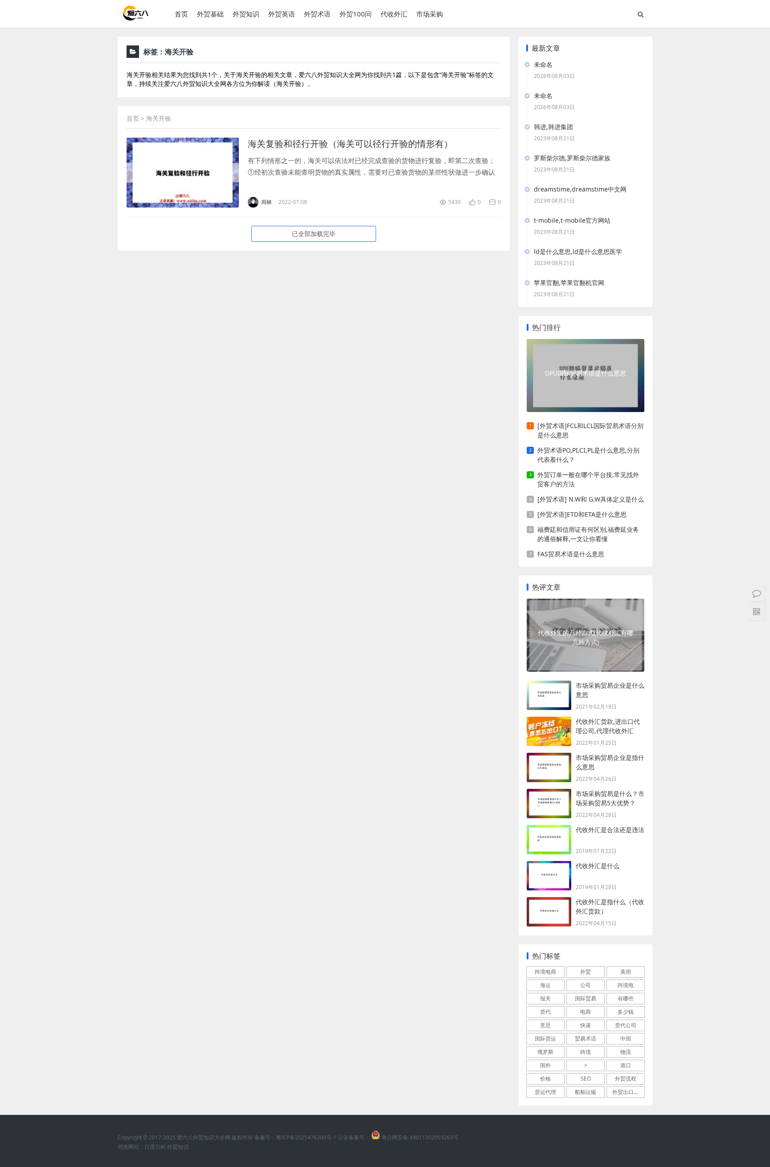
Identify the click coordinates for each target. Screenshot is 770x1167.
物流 (625, 1052)
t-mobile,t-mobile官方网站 (572, 220)
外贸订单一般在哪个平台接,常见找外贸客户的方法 (588, 479)
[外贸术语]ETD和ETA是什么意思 (582, 514)
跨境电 (626, 985)
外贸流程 (625, 1078)
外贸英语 (281, 13)
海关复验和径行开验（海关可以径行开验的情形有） (350, 144)
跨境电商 (545, 971)
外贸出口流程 (628, 1092)
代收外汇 (394, 13)
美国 (625, 971)
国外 (545, 1065)
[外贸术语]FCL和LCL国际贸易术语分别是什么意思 (590, 430)
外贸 (585, 971)
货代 (545, 1012)
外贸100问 (356, 13)
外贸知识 (246, 13)
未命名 (543, 64)
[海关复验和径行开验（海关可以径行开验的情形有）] (183, 173)
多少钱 (626, 1012)
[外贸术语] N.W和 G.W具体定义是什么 (590, 499)
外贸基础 (210, 13)
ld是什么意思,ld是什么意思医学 (578, 251)
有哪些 (626, 998)
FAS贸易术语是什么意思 (570, 554)
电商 (585, 1012)
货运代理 (545, 1092)
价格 (545, 1078)
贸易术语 (585, 1038)
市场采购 (429, 13)
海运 (545, 985)
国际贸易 (585, 998)
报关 (545, 998)
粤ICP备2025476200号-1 (306, 1137)
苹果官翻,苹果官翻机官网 (569, 282)
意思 (545, 1025)
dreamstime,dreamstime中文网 (580, 189)
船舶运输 (585, 1092)
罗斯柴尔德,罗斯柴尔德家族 (572, 158)
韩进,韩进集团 (553, 126)
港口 (625, 1065)
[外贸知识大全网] (135, 18)
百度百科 (155, 1147)
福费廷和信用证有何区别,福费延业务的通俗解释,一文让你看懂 (588, 534)
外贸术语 (317, 13)
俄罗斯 (545, 1052)
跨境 (585, 1052)
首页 (181, 13)
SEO (586, 1078)
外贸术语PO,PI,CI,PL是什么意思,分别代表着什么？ (588, 455)
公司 (585, 985)
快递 (585, 1025)
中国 (625, 1038)
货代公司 (625, 1025)
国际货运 (545, 1038)
